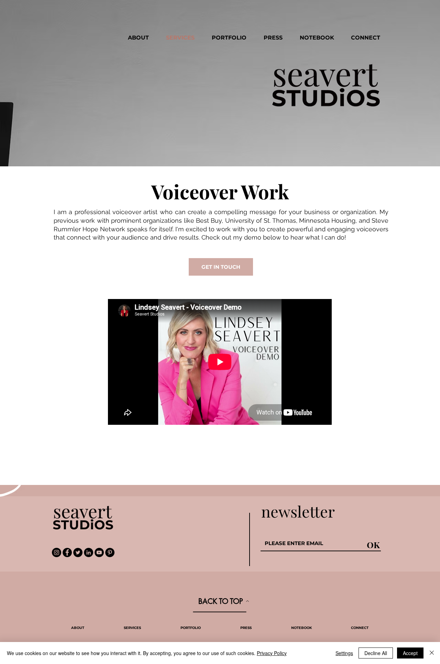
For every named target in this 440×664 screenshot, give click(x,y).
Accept (410, 653)
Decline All (375, 653)
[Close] (432, 653)
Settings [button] (344, 653)
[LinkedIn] (88, 552)
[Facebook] (67, 552)
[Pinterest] (109, 552)
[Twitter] (77, 552)
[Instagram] (56, 552)
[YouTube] (99, 552)
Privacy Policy (272, 653)
